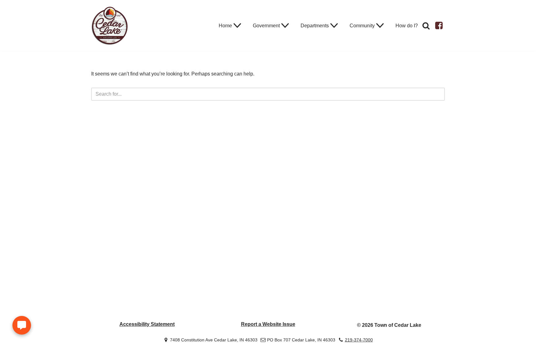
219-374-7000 (359, 339)
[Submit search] (438, 94)
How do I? (406, 25)
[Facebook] (439, 25)
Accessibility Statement (147, 324)
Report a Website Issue (268, 324)
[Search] (426, 26)
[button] (237, 25)
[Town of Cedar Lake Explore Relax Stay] (109, 25)
